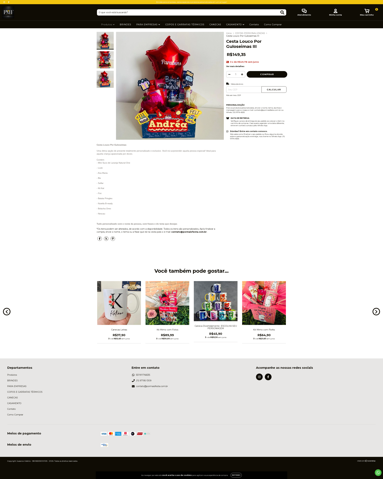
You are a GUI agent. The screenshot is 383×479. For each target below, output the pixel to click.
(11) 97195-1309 (143, 380)
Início (229, 33)
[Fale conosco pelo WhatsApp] (378, 472)
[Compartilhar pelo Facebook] (99, 239)
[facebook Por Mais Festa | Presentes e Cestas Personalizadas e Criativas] (9, 2)
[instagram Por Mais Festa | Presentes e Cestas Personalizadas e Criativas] (4, 2)
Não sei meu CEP (233, 95)
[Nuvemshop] (366, 461)
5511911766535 (143, 375)
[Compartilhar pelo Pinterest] (113, 239)
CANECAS (215, 24)
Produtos (107, 24)
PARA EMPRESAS (147, 24)
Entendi (236, 475)
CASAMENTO (234, 24)
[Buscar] (282, 12)
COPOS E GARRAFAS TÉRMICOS (184, 24)
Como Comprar (273, 24)
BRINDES (125, 24)
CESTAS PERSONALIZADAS (250, 33)
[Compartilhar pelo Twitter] (106, 239)
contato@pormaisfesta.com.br (152, 386)
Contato (254, 24)
